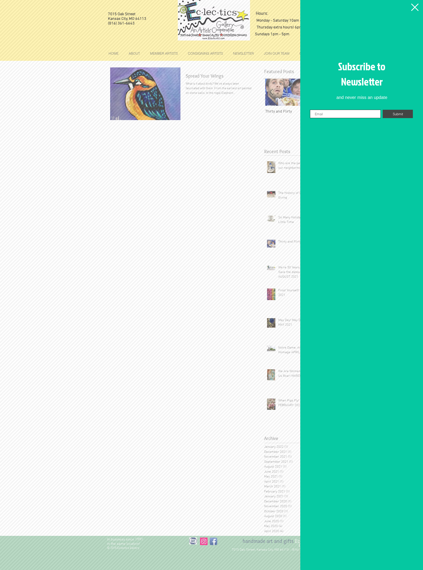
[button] (415, 7)
